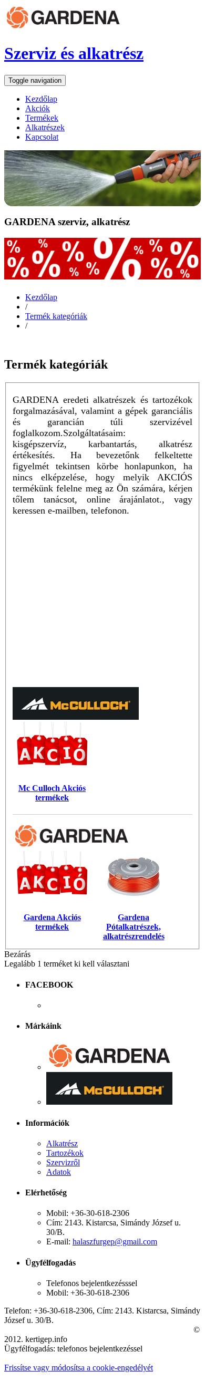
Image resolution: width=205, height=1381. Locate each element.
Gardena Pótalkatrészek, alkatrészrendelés (134, 926)
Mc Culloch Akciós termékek (52, 792)
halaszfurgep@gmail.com (115, 1241)
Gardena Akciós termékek (52, 921)
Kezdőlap (41, 297)
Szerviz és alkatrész (74, 53)
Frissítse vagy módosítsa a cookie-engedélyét (78, 1367)
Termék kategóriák (56, 316)
